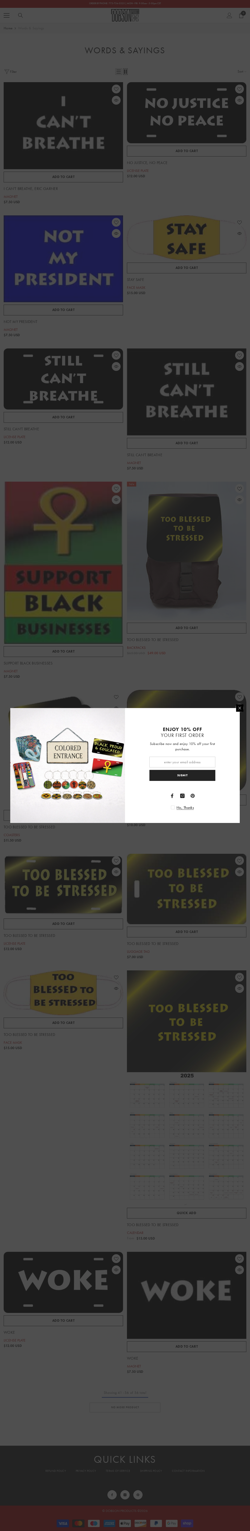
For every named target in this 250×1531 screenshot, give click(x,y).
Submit (182, 775)
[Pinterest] (193, 796)
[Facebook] (172, 796)
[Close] (239, 708)
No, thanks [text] (185, 807)
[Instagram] (182, 796)
